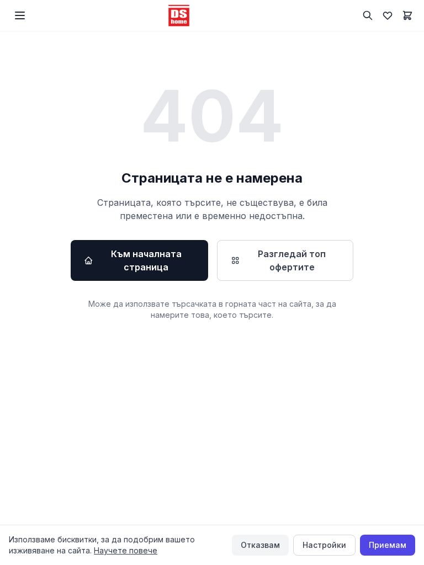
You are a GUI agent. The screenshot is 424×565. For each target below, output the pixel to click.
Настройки (324, 545)
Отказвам (260, 545)
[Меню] (20, 15)
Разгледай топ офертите (292, 260)
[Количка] (407, 15)
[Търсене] (367, 15)
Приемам (387, 545)
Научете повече (125, 550)
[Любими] (387, 15)
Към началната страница (146, 260)
